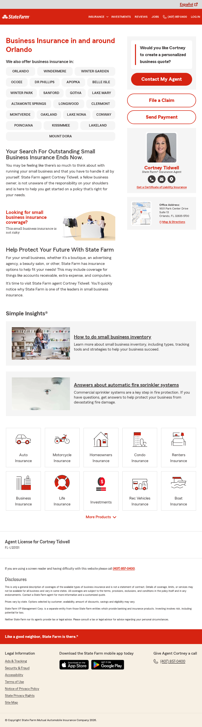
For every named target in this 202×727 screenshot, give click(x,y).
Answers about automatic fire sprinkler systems (126, 385)
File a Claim (161, 100)
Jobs (155, 16)
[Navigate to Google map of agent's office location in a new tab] (171, 179)
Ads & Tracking (16, 661)
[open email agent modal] (162, 179)
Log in (195, 16)
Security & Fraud (17, 668)
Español (186, 4)
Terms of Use (14, 682)
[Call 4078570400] (152, 179)
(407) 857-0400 (177, 16)
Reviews (141, 16)
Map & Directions (173, 221)
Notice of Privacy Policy (22, 689)
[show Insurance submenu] (106, 16)
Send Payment (162, 117)
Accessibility (14, 675)
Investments (121, 16)
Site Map (11, 702)
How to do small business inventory (112, 337)
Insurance (96, 16)
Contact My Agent (161, 79)
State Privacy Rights (19, 695)
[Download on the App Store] (74, 665)
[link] (16, 17)
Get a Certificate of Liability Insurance (162, 187)
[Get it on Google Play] (107, 665)
